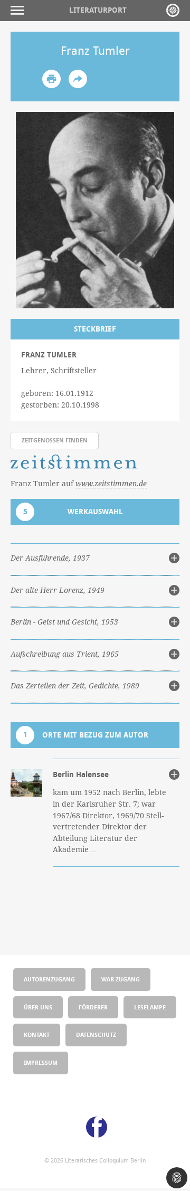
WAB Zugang (120, 979)
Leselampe (150, 1007)
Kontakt (37, 1034)
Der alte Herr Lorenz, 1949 (57, 590)
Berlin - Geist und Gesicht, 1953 (64, 622)
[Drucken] (51, 79)
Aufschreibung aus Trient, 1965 (65, 654)
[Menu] (20, 10)
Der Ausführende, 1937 (50, 558)
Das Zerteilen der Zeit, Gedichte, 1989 (75, 686)
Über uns (38, 1007)
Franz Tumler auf (79, 483)
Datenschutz (96, 1034)
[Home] (172, 10)
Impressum (41, 1062)
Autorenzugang (49, 979)
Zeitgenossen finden (55, 440)
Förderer (93, 1007)
